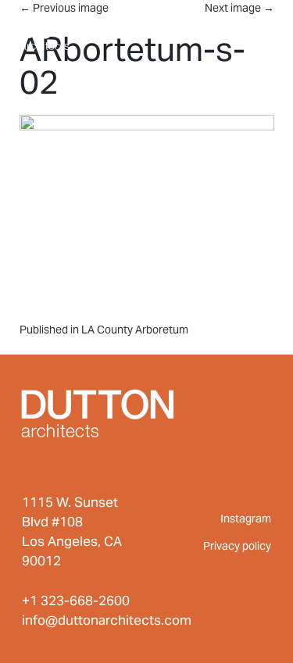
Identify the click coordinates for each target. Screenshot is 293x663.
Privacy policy (237, 546)
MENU (241, 30)
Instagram (245, 519)
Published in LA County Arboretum (104, 330)
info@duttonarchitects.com (106, 620)
